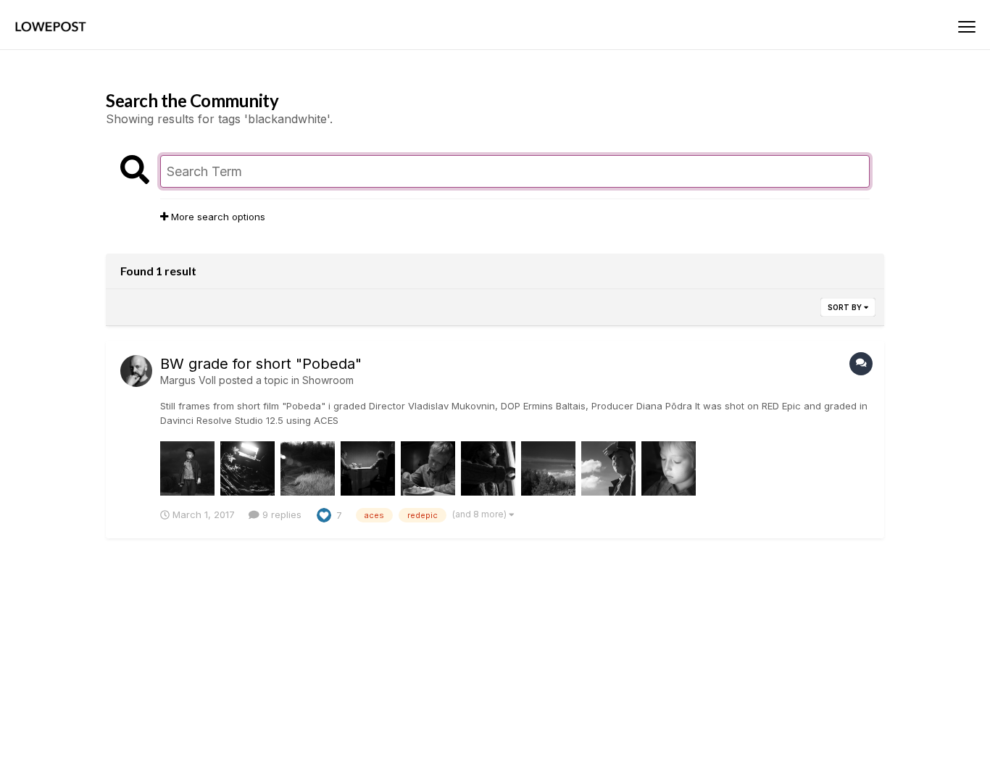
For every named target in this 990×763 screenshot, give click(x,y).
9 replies (280, 514)
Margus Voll (188, 380)
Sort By (846, 307)
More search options (216, 216)
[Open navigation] (966, 26)
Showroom (328, 380)
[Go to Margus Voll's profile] (136, 371)
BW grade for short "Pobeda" (261, 363)
